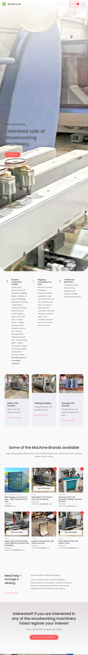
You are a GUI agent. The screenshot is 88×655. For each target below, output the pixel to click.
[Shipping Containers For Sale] (33, 281)
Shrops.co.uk (14, 4)
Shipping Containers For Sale (45, 281)
